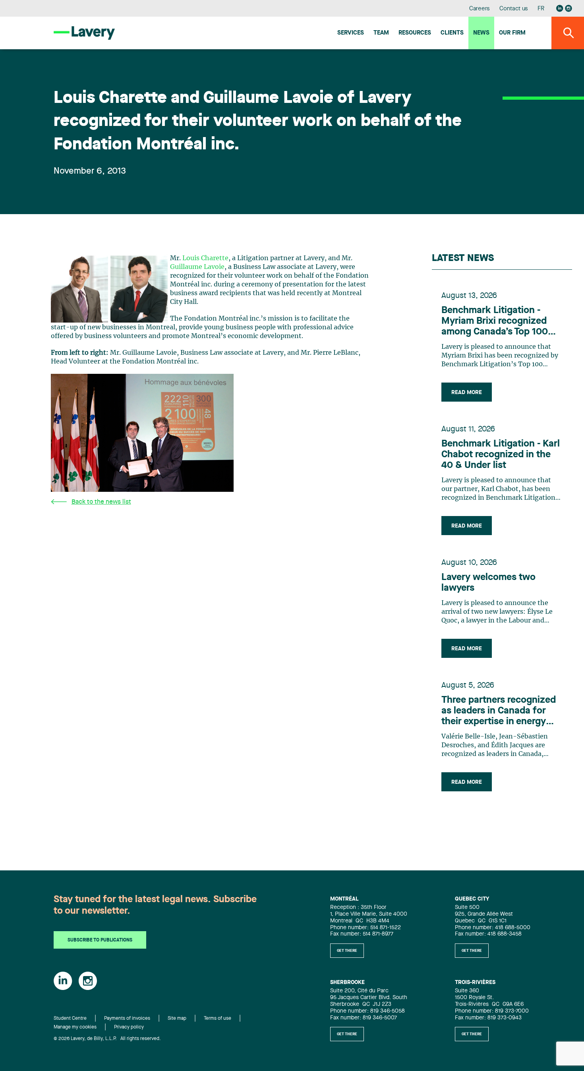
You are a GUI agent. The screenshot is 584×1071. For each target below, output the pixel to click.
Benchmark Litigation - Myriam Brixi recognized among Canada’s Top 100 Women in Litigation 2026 (496, 322)
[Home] (84, 32)
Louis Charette (205, 258)
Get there (347, 951)
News (481, 33)
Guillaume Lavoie (197, 267)
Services (350, 33)
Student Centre (70, 1018)
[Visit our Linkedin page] (559, 8)
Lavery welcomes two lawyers (488, 583)
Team (381, 33)
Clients (452, 33)
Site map (177, 1018)
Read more (466, 392)
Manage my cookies (75, 1027)
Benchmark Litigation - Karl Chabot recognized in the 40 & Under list (500, 454)
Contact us (513, 9)
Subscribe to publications (100, 940)
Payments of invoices (127, 1018)
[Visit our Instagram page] (568, 8)
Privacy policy (129, 1027)
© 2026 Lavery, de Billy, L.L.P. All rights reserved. (107, 1038)
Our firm (512, 33)
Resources (414, 33)
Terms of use (217, 1018)
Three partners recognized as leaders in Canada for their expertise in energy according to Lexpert (498, 711)
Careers (479, 9)
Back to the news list (101, 502)
